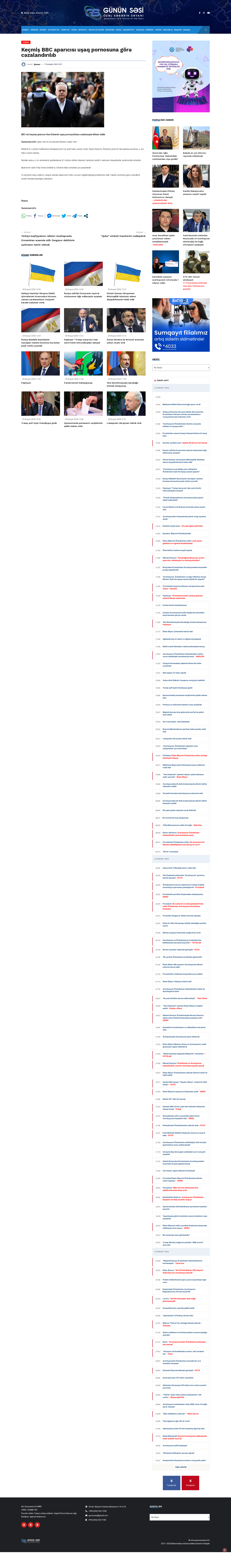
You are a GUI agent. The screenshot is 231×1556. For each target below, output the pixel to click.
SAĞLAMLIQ (167, 30)
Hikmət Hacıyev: (183, 559)
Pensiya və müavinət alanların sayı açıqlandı (182, 705)
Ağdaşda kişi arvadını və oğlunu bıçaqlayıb (182, 639)
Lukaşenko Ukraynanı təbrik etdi (124, 423)
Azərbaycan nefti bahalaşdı (175, 1445)
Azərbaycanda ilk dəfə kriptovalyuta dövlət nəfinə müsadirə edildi (185, 802)
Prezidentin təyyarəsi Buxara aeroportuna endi (184, 587)
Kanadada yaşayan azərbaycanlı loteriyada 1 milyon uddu (165, 279)
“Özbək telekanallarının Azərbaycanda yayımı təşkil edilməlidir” (183, 499)
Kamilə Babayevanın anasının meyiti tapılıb (195, 192)
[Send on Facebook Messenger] (53, 216)
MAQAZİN (178, 30)
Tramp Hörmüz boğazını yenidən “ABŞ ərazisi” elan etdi (183, 1243)
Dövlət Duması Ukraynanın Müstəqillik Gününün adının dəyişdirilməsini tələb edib (121, 296)
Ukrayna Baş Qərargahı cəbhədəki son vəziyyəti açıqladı (184, 1153)
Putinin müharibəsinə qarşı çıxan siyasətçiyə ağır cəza (184, 1281)
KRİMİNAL (150, 30)
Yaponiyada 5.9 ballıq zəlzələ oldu (178, 1315)
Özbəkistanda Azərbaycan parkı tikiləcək (181, 1037)
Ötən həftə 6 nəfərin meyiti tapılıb (177, 550)
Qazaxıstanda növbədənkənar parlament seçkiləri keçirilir (185, 1207)
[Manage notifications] (225, 1550)
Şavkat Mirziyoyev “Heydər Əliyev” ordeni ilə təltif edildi (185, 1083)
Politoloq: (185, 756)
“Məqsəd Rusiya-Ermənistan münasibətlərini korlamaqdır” (182, 1262)
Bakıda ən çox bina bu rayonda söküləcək (194, 154)
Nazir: (184, 1343)
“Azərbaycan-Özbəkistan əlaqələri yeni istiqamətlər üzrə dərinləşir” (180, 747)
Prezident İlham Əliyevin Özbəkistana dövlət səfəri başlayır (182, 1179)
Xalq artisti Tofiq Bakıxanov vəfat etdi (179, 868)
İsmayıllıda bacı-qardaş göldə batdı (179, 1308)
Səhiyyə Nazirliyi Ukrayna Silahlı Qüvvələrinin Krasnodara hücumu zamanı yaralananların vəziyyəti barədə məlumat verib (183, 414)
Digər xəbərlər (181, 1467)
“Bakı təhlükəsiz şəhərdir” (181, 1414)
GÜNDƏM (34, 30)
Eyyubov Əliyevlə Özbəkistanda (177, 533)
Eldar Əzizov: (183, 1271)
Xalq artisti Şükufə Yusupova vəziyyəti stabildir (184, 680)
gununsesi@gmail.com (98, 1515)
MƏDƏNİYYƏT (128, 30)
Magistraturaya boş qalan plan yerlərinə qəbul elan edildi (183, 713)
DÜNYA (74, 30)
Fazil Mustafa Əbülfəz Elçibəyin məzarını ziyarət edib (184, 1134)
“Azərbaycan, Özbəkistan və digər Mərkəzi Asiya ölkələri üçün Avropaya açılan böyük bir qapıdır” (184, 578)
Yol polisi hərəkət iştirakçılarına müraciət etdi (183, 793)
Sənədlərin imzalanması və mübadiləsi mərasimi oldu (184, 1028)
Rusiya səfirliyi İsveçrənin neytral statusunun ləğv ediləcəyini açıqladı (185, 451)
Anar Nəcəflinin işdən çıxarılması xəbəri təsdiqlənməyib (163, 240)
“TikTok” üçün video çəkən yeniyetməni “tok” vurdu (182, 1396)
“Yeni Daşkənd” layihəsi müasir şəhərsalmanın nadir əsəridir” (183, 775)
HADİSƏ (158, 30)
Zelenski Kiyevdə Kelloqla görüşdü (181, 1370)
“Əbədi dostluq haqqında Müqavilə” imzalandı (184, 1055)
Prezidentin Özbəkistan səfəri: (184, 843)
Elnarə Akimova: (181, 834)
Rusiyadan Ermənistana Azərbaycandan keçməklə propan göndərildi (185, 568)
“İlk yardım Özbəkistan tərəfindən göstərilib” (182, 957)
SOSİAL (119, 30)
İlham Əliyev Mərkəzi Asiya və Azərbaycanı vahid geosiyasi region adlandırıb (184, 1045)
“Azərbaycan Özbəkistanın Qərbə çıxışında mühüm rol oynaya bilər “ (182, 425)
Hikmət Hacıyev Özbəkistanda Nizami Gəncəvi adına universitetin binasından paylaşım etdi (183, 1017)
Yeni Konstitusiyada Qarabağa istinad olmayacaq (185, 623)
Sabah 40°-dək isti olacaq (174, 1099)
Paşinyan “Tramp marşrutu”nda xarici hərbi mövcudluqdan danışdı (182, 489)
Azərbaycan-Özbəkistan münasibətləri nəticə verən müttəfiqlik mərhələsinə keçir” (184, 655)
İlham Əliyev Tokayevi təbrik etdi (177, 981)
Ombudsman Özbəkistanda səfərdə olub (184, 1125)
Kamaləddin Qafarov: (183, 1198)
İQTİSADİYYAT (54, 30)
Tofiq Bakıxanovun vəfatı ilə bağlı (182, 825)
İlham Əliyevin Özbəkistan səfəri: (182, 542)
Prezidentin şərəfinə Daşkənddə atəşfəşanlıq (183, 895)
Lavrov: (179, 1299)
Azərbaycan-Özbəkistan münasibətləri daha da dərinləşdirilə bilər (184, 990)
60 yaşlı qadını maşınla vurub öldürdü (179, 810)
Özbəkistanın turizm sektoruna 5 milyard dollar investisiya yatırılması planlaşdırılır (184, 886)
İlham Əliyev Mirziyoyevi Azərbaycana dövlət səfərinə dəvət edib (183, 965)
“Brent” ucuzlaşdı (170, 852)
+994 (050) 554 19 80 (98, 1511)
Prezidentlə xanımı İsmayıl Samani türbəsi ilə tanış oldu (185, 434)
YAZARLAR (140, 30)
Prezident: (183, 906)
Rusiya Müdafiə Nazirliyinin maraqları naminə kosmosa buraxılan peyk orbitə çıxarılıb (40, 342)
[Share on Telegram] (77, 216)
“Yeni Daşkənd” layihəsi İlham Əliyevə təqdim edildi (183, 1007)
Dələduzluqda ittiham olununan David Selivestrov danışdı (163, 197)
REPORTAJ (82, 30)
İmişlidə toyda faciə (183, 526)
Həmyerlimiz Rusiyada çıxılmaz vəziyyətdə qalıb (184, 1460)
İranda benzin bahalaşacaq (78, 383)
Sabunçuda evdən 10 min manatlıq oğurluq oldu (184, 1428)
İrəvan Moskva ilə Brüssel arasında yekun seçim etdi (184, 508)
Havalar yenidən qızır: (185, 443)
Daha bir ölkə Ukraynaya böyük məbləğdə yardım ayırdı (184, 924)
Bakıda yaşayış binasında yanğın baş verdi (182, 933)
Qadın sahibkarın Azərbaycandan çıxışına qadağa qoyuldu (185, 1333)
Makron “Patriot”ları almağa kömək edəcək (182, 1324)
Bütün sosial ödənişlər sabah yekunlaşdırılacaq (184, 646)
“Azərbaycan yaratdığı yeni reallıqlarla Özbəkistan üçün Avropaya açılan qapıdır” (181, 470)
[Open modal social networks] (86, 216)
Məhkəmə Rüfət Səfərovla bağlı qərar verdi (182, 404)
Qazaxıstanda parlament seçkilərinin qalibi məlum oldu (185, 696)
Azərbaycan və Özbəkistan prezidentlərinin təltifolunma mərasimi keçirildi (182, 941)
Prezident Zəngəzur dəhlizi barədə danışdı (182, 916)
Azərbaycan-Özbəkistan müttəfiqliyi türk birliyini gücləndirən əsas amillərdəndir (184, 1143)
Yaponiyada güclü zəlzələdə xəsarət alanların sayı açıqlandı (185, 1217)
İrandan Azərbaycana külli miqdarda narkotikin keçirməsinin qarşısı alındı (183, 614)
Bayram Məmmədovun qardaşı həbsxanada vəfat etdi (184, 730)
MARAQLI (186, 30)
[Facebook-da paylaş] (38, 216)
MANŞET (25, 30)
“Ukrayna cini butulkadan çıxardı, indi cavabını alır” (183, 1352)
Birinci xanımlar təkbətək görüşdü (181, 950)
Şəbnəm (37, 64)
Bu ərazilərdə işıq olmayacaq (175, 818)
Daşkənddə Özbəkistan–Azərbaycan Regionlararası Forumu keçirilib (179, 1290)
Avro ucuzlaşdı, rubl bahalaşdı (176, 722)
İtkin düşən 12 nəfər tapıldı (174, 673)
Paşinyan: (26, 383)
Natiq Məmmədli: (185, 1437)
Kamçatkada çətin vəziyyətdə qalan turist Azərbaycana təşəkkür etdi (181, 1117)
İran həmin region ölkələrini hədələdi (179, 1171)
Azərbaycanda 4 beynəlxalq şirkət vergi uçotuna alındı (184, 517)
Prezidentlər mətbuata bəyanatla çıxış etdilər (183, 974)
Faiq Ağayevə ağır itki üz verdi (176, 1421)
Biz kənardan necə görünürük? (176, 1235)
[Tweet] (66, 216)
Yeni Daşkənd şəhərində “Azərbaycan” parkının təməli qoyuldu (183, 876)
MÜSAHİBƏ (109, 30)
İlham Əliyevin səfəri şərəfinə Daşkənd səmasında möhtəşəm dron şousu (185, 1226)
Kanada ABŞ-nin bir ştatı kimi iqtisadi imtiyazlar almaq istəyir (184, 1107)
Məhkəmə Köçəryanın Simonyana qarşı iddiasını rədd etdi (184, 766)
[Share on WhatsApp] (26, 216)
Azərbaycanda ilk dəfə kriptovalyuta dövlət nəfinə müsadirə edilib (185, 785)
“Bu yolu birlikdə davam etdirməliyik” (185, 998)
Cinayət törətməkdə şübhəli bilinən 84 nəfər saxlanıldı (182, 664)
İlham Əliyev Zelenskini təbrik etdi (178, 631)
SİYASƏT (43, 30)
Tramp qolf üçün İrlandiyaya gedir (39, 423)
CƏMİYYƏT (65, 30)
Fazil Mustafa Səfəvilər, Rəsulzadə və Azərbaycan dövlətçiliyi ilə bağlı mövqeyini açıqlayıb (196, 240)
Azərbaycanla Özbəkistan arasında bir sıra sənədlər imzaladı (182, 1362)
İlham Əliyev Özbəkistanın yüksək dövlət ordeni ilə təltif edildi (185, 1074)
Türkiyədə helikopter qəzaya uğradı (178, 1453)
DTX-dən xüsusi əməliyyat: (195, 282)
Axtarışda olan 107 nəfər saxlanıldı (178, 1378)
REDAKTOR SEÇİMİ (96, 30)
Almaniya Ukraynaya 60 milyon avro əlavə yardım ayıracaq (184, 1386)
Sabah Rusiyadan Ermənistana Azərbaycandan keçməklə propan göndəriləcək (183, 1162)
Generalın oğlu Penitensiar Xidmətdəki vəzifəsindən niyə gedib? (165, 156)
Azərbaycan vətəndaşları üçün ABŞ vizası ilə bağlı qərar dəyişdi (185, 1405)
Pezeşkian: (180, 1189)
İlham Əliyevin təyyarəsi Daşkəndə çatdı (184, 1091)
